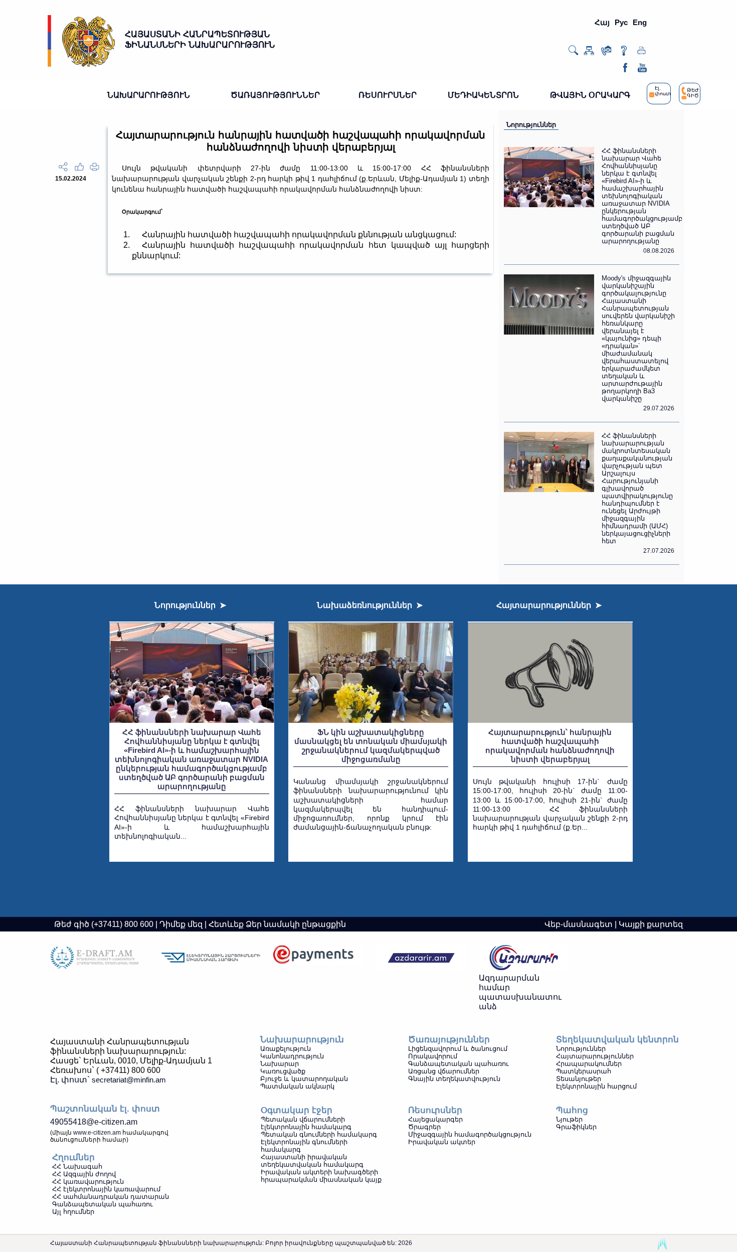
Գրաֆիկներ (576, 1127)
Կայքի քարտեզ (651, 924)
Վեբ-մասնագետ (578, 924)
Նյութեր (569, 1119)
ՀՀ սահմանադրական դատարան (110, 1196)
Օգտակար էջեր (296, 1110)
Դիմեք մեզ (181, 924)
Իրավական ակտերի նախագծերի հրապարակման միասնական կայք (321, 1175)
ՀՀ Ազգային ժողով (84, 1174)
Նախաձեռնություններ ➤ (370, 605)
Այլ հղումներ (73, 1211)
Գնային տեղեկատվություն (454, 1078)
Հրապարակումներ (589, 1063)
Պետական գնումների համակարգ (319, 1134)
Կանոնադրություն (292, 1056)
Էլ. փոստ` (108, 1079)
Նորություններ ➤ (190, 605)
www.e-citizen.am (97, 1132)
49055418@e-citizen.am (93, 1122)
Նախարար (279, 1063)
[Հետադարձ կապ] (606, 53)
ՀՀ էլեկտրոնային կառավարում (106, 1189)
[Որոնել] (573, 54)
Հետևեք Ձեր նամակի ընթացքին (277, 924)
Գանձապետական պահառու (458, 1063)
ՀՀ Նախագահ (77, 1166)
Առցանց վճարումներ (443, 1071)
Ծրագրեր (424, 1127)
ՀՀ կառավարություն (88, 1181)
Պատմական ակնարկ (297, 1086)
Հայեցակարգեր (435, 1119)
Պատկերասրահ (583, 1071)
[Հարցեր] (624, 53)
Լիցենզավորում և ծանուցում (457, 1048)
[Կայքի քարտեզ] (589, 53)
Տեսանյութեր (578, 1078)
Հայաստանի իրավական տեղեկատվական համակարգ (312, 1160)
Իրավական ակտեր (441, 1142)
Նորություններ (531, 124)
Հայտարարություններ (595, 1056)
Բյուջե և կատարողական (304, 1078)
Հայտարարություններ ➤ (549, 605)
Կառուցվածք (282, 1071)
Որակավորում (432, 1056)
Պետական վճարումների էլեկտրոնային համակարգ (306, 1123)
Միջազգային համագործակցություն (469, 1134)
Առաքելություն (285, 1048)
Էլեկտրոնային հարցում (596, 1086)
